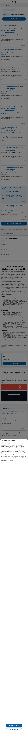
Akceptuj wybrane (14, 729)
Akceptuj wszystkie (14, 725)
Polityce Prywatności (13, 454)
